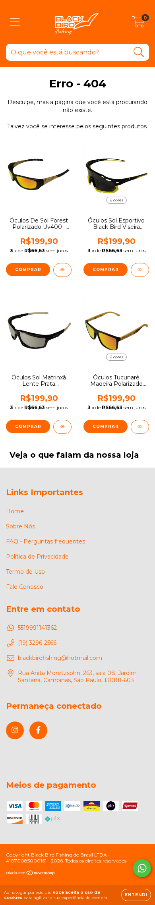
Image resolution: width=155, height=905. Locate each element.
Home (15, 511)
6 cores (116, 200)
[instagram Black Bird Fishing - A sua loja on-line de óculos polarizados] (15, 730)
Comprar (28, 269)
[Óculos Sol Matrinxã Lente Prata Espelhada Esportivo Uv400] (62, 427)
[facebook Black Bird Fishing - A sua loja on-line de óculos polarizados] (38, 730)
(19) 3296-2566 (37, 642)
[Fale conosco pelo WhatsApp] (142, 868)
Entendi (136, 894)
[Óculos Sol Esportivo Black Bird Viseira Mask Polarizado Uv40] (140, 270)
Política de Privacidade (37, 556)
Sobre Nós (20, 526)
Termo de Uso (25, 571)
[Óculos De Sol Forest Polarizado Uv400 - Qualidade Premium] (62, 270)
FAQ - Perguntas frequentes (45, 541)
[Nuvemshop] (31, 874)
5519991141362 (37, 627)
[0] (138, 23)
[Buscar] (139, 52)
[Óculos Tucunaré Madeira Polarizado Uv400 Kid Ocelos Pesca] (140, 427)
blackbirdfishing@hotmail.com (60, 657)
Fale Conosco (24, 586)
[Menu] (15, 22)
